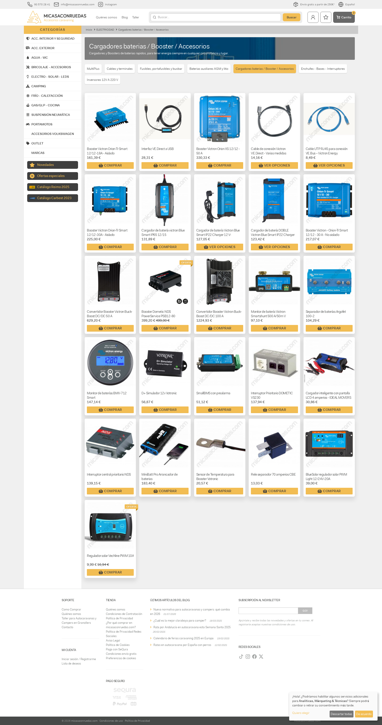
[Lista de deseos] (325, 17)
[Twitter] (261, 656)
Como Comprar (71, 609)
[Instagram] (247, 656)
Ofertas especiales (51, 176)
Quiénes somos (106, 17)
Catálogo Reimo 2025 (53, 187)
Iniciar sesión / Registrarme (79, 659)
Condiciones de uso (111, 721)
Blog (125, 17)
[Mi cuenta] (313, 17)
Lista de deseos (71, 663)
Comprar (113, 165)
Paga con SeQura (117, 649)
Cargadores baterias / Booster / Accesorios (265, 69)
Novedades (45, 165)
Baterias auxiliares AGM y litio (208, 69)
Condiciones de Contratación (124, 614)
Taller (135, 17)
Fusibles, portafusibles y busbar (161, 69)
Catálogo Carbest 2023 (54, 198)
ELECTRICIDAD (105, 29)
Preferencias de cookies (121, 658)
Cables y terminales (120, 69)
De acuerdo (364, 714)
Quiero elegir (300, 713)
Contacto (67, 627)
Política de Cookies (118, 645)
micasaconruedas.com (84, 721)
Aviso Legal (113, 640)
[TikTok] (241, 656)
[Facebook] (254, 656)
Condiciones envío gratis (121, 654)
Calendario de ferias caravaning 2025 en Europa (183, 638)
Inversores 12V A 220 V (102, 80)
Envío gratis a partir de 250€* (317, 4)
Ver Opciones (277, 165)
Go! (305, 610)
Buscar (291, 17)
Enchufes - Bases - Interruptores (323, 69)
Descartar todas (341, 714)
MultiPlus (93, 69)
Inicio (89, 29)
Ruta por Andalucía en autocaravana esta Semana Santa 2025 (192, 627)
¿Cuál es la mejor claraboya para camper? (179, 620)
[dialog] (333, 706)
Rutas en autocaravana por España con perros (182, 645)
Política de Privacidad (119, 618)
